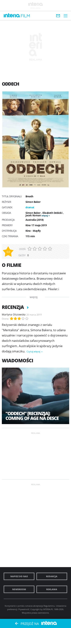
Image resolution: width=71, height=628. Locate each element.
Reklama (51, 589)
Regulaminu (49, 605)
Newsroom (19, 589)
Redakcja (51, 576)
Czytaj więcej (34, 351)
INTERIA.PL (48, 609)
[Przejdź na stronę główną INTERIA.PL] (12, 15)
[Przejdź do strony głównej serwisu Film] (25, 16)
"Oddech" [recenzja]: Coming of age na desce (32, 415)
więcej (45, 215)
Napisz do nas (19, 576)
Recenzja (13, 307)
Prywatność (23, 609)
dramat (29, 207)
